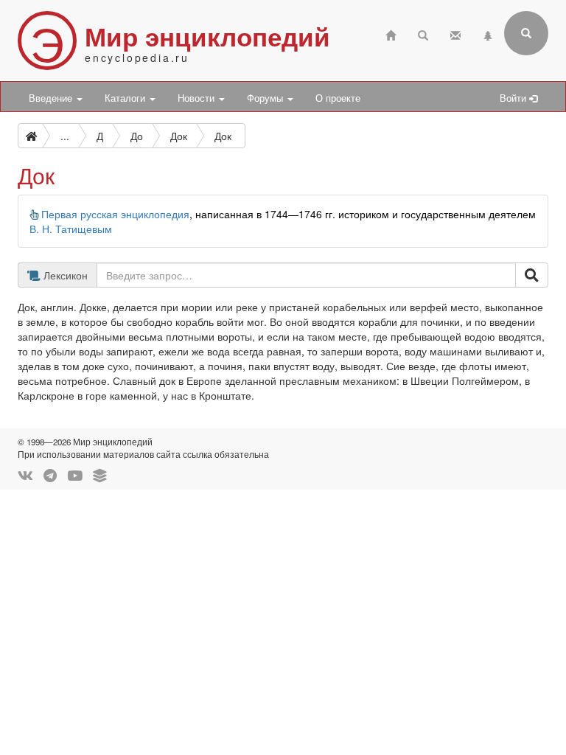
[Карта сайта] (488, 33)
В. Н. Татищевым (70, 228)
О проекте (337, 98)
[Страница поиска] (423, 33)
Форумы (266, 98)
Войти (514, 98)
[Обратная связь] (455, 33)
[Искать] (531, 275)
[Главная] (390, 33)
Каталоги (126, 98)
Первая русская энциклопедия (115, 213)
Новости (197, 98)
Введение (52, 98)
